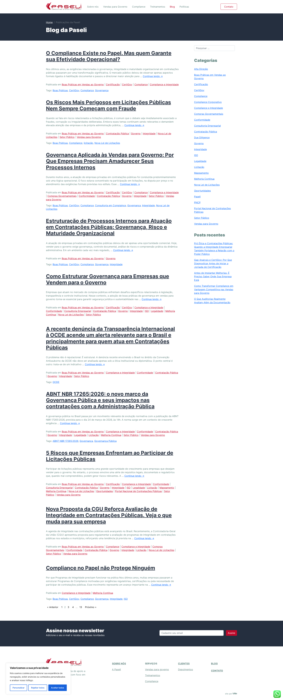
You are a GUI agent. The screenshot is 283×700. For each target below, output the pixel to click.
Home (49, 22)
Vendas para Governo (115, 6)
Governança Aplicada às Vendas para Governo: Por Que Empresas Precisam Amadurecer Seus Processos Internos (110, 161)
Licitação (94, 435)
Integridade (149, 133)
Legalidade (157, 311)
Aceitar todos (57, 687)
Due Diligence (202, 137)
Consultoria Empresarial (77, 311)
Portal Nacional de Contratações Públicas (138, 491)
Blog (172, 6)
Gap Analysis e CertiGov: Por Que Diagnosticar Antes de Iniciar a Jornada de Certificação (213, 263)
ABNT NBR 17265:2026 (65, 440)
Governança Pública (105, 440)
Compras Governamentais (61, 195)
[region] (38, 678)
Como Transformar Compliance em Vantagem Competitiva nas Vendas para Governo (213, 289)
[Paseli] (63, 6)
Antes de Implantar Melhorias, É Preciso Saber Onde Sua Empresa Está (213, 276)
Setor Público (67, 137)
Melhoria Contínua (111, 435)
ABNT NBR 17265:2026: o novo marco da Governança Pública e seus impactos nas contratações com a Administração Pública (100, 400)
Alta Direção (201, 68)
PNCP (197, 202)
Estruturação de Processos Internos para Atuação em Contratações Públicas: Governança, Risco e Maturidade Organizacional (109, 227)
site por (229, 693)
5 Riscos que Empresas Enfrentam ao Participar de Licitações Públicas (109, 456)
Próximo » (90, 607)
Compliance (138, 6)
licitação (88, 142)
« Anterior (52, 607)
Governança (101, 90)
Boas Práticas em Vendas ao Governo (83, 84)
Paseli (197, 196)
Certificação (113, 84)
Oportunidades (104, 491)
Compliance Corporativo (208, 102)
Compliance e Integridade (164, 84)
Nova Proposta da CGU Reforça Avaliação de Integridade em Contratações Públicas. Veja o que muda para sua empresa (109, 515)
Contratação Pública (117, 133)
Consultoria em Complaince (110, 205)
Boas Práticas (60, 90)
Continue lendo (153, 76)
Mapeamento (166, 487)
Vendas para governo (157, 669)
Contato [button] (228, 6)
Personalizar (18, 687)
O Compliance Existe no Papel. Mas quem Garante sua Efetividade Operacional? (108, 56)
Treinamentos (157, 6)
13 (80, 607)
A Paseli (116, 669)
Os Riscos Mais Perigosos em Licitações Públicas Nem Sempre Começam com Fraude (108, 105)
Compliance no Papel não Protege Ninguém (100, 568)
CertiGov (127, 84)
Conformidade (87, 195)
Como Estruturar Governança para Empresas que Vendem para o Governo (107, 279)
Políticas (184, 6)
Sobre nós (92, 6)
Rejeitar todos (38, 687)
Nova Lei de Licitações (107, 142)
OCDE (56, 382)
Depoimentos (185, 669)
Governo (136, 133)
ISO (147, 311)
